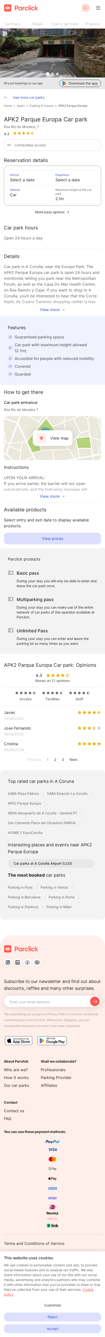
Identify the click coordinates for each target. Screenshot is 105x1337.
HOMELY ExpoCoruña (25, 832)
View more (50, 309)
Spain (21, 106)
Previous (34, 759)
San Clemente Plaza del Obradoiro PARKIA (42, 823)
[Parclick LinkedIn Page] (17, 962)
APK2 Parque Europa (72, 106)
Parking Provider (56, 1077)
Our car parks (16, 1085)
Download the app (83, 83)
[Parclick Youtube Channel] (37, 962)
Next (73, 759)
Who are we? (16, 1069)
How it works (16, 1077)
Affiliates (49, 1085)
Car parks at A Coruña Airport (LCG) (43, 863)
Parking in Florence (23, 907)
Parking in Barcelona (25, 897)
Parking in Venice (55, 887)
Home (8, 106)
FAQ (7, 1118)
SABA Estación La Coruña (67, 793)
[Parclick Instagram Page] (8, 962)
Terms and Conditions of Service (34, 1243)
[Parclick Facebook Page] (27, 962)
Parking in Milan (59, 907)
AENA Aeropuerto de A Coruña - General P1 (43, 813)
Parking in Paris (20, 887)
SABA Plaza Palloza (24, 793)
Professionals (53, 1069)
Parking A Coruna (41, 106)
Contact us (14, 1110)
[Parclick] (21, 8)
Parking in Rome (62, 897)
